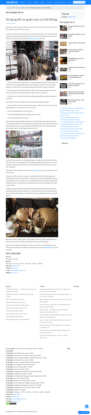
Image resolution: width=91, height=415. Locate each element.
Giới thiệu (36, 2)
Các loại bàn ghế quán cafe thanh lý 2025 (72, 122)
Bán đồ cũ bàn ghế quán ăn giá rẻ (70, 117)
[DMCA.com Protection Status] (11, 403)
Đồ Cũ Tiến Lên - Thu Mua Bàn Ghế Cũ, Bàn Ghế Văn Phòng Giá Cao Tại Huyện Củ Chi (54, 311)
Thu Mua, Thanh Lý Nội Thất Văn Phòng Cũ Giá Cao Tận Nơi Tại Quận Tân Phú (55, 331)
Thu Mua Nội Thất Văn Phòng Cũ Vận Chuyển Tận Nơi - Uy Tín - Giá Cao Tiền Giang (55, 295)
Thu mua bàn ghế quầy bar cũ (69, 138)
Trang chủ (22, 2)
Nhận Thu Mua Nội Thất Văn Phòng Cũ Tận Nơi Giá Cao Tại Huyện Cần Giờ (56, 300)
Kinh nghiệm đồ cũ (23, 7)
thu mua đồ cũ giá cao (33, 38)
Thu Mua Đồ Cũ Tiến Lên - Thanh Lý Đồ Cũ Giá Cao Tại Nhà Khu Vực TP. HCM (21, 290)
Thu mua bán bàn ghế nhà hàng (69, 131)
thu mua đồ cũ (48, 247)
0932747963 (16, 266)
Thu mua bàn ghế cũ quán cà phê (70, 135)
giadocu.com (15, 272)
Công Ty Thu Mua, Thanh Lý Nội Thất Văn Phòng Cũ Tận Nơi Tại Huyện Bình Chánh (55, 306)
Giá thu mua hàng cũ (60, 2)
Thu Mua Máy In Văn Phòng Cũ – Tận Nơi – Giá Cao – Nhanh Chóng (54, 336)
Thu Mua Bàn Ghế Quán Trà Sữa (69, 126)
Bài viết (43, 2)
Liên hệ (70, 2)
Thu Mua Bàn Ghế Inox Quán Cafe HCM (71, 129)
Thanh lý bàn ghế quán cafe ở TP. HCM (71, 124)
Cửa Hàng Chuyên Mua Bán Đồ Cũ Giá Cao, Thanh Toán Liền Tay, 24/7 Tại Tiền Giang (55, 290)
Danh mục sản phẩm (79, 2)
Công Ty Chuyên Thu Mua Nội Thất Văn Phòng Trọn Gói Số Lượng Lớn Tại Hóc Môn (55, 321)
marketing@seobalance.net (18, 270)
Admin (13, 23)
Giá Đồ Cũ (12, 2)
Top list (29, 2)
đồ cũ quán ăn (38, 170)
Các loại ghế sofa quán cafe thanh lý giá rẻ (73, 133)
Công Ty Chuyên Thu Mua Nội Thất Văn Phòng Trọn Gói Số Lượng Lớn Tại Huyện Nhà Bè (55, 316)
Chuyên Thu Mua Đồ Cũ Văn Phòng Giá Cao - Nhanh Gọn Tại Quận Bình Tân (55, 326)
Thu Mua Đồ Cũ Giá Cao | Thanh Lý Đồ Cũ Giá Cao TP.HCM (20, 295)
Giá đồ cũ (49, 2)
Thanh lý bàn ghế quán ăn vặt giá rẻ (70, 119)
